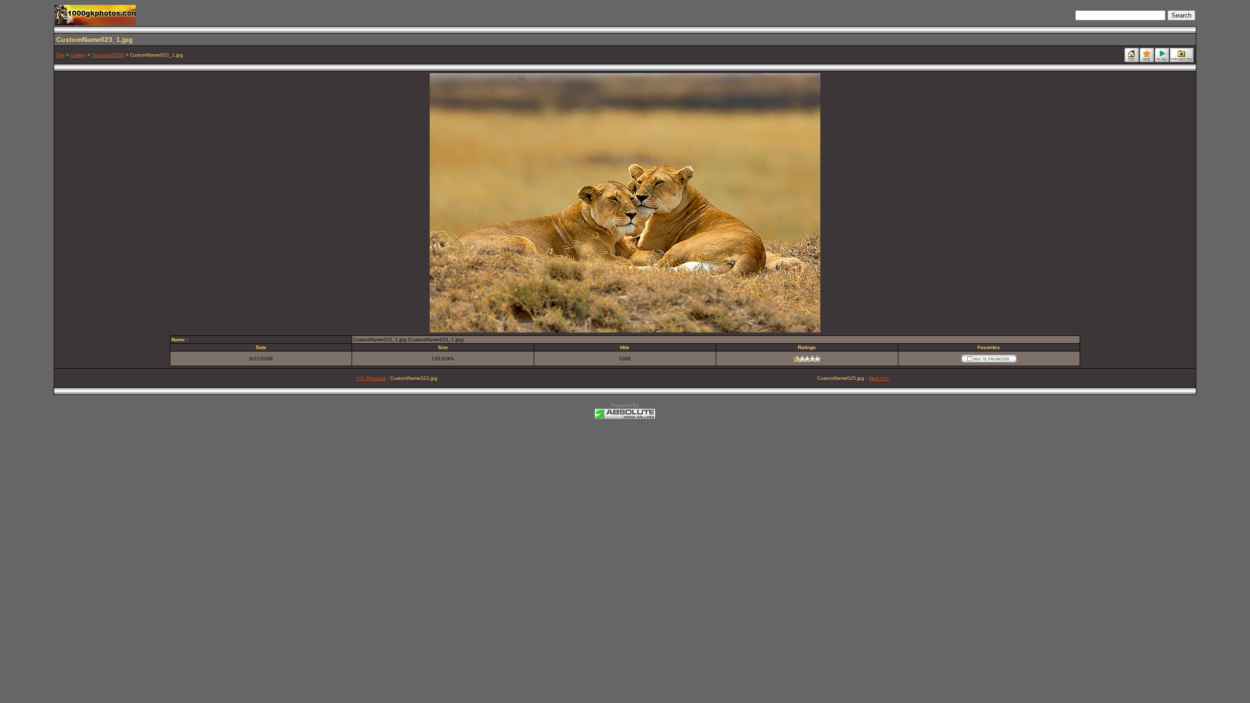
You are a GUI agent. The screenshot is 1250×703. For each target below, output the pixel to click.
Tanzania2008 (108, 55)
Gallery (78, 55)
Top (60, 55)
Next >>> (879, 378)
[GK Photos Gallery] (95, 23)
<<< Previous (371, 378)
